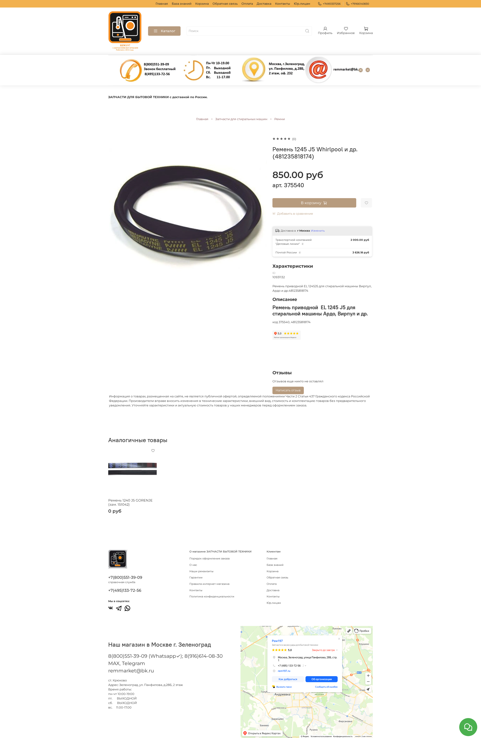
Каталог (168, 31)
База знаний (181, 3)
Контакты (282, 3)
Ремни (279, 119)
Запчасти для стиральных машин (241, 119)
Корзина (202, 3)
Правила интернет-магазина (209, 584)
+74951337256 (332, 3)
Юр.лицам (302, 3)
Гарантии (196, 577)
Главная (162, 3)
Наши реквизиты (201, 571)
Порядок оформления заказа (209, 558)
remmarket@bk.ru (131, 671)
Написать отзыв (288, 390)
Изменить (318, 230)
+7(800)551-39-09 (125, 577)
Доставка (264, 3)
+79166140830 (360, 3)
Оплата (247, 3)
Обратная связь (225, 3)
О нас (193, 565)
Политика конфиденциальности (211, 596)
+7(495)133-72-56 (124, 590)
